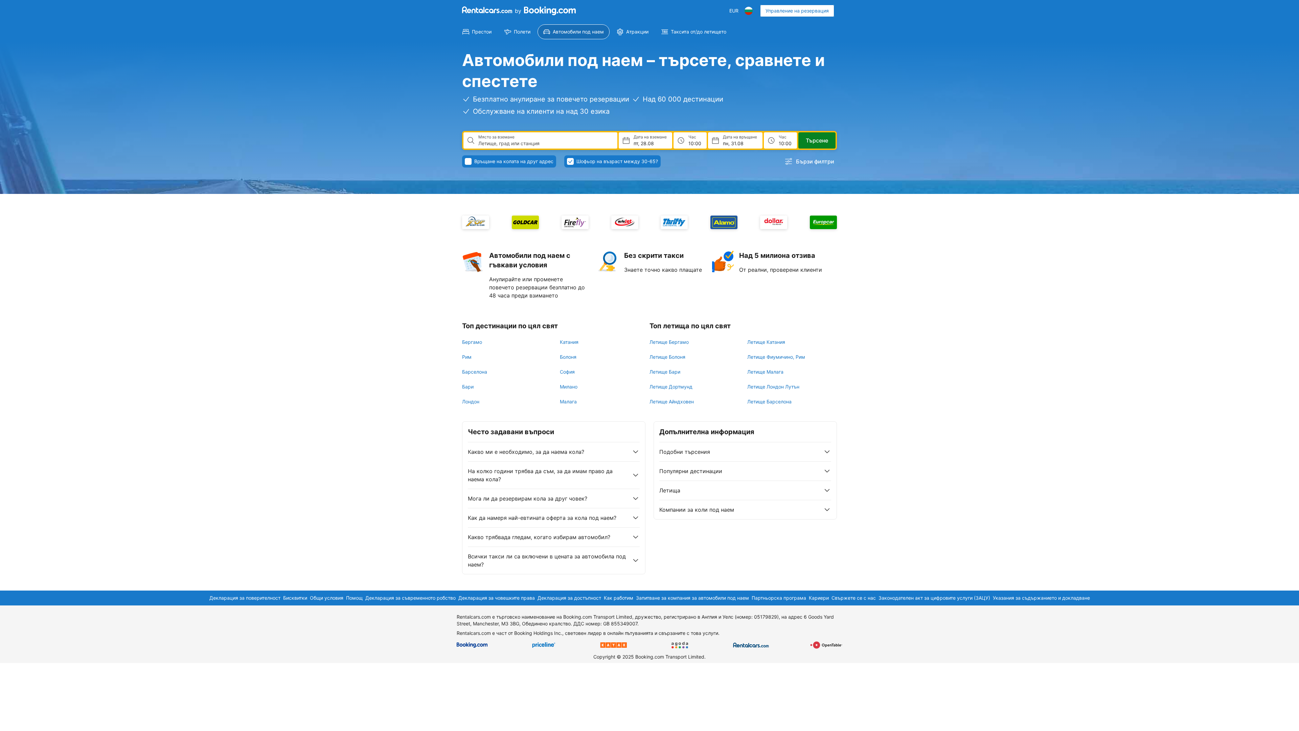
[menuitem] (477, 31)
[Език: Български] (749, 11)
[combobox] (545, 143)
